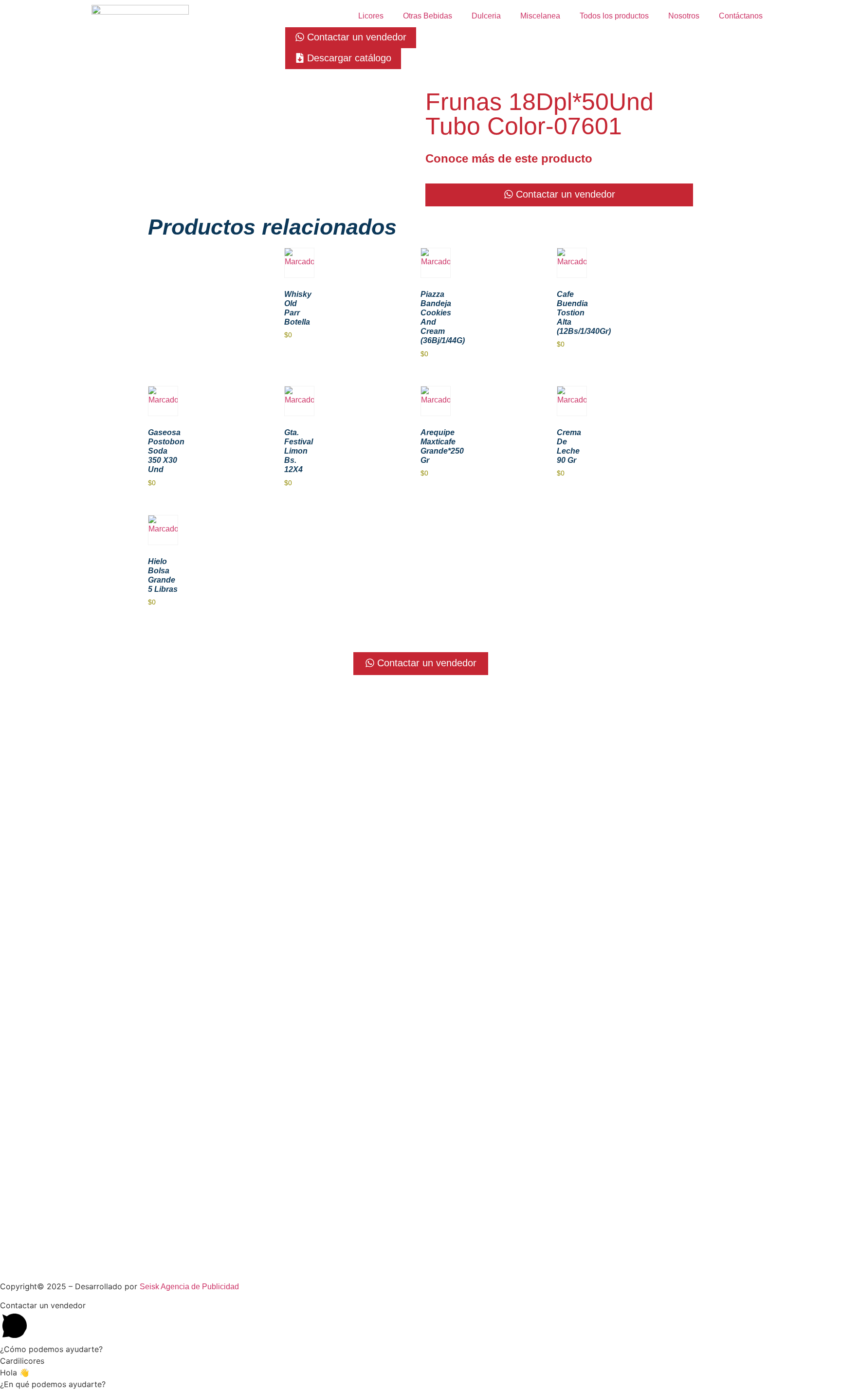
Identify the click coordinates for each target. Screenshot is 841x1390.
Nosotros (683, 16)
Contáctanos (741, 16)
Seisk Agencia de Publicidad (189, 1286)
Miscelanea (540, 16)
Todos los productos (614, 16)
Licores (371, 16)
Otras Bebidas (427, 16)
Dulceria (486, 16)
